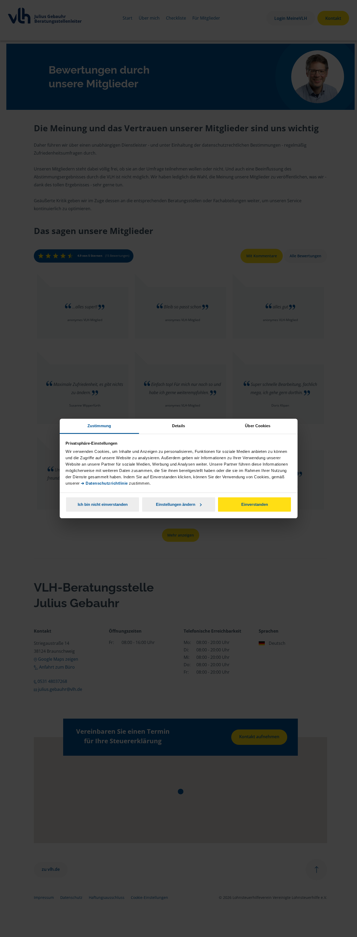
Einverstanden (254, 504)
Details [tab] (178, 426)
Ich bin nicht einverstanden (103, 504)
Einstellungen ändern (175, 504)
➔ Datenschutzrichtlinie (104, 483)
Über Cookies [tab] (257, 426)
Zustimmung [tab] (99, 426)
